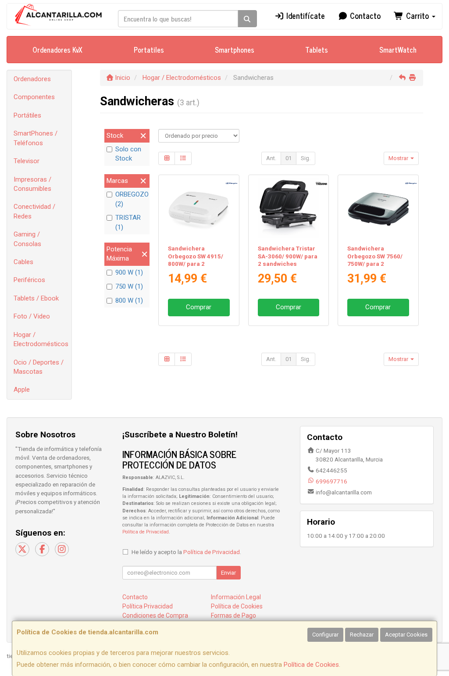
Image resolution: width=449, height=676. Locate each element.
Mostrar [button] (399, 158)
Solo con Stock (128, 153)
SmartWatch (398, 49)
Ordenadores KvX (57, 49)
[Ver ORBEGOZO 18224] (378, 208)
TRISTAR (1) (128, 222)
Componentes (34, 97)
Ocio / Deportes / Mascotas (39, 367)
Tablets (316, 49)
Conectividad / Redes (34, 211)
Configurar (325, 634)
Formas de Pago (233, 615)
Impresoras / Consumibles (32, 184)
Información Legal (236, 597)
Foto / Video (32, 316)
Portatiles (149, 49)
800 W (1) (129, 300)
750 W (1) (129, 286)
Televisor (26, 161)
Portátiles (27, 115)
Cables (23, 262)
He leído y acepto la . (186, 551)
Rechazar (362, 634)
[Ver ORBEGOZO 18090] (199, 208)
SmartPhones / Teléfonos (35, 138)
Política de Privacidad (145, 532)
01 (288, 158)
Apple (22, 389)
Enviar (228, 572)
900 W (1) (129, 272)
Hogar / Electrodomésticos (41, 339)
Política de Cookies (311, 665)
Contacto (364, 15)
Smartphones (234, 49)
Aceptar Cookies (406, 634)
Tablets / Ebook (36, 298)
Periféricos (29, 280)
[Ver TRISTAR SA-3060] (288, 208)
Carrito (417, 15)
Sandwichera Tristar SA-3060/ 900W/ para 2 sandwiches (287, 256)
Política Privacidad (147, 606)
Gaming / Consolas (27, 238)
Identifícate (304, 15)
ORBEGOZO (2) (131, 198)
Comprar (198, 307)
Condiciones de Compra (155, 615)
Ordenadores (32, 79)
